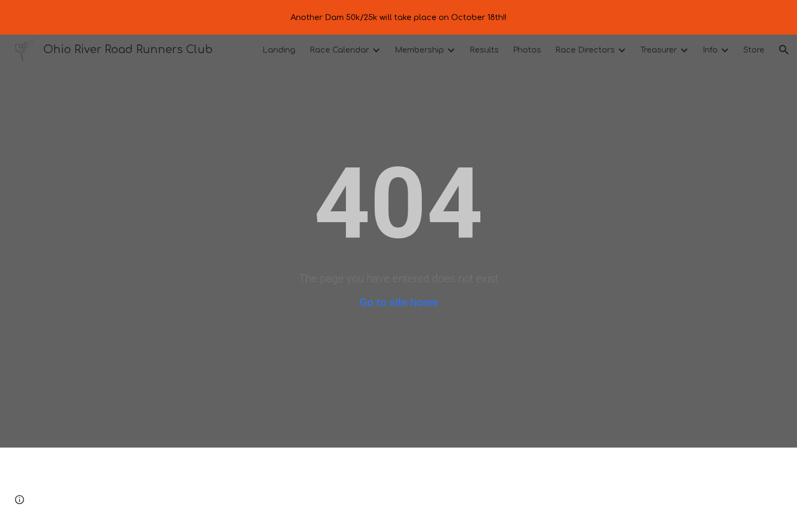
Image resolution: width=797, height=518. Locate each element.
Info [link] (710, 50)
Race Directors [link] (585, 50)
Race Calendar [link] (339, 50)
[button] (784, 50)
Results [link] (484, 50)
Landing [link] (278, 50)
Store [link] (753, 50)
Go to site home (398, 302)
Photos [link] (527, 50)
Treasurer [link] (658, 50)
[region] (398, 17)
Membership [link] (419, 50)
